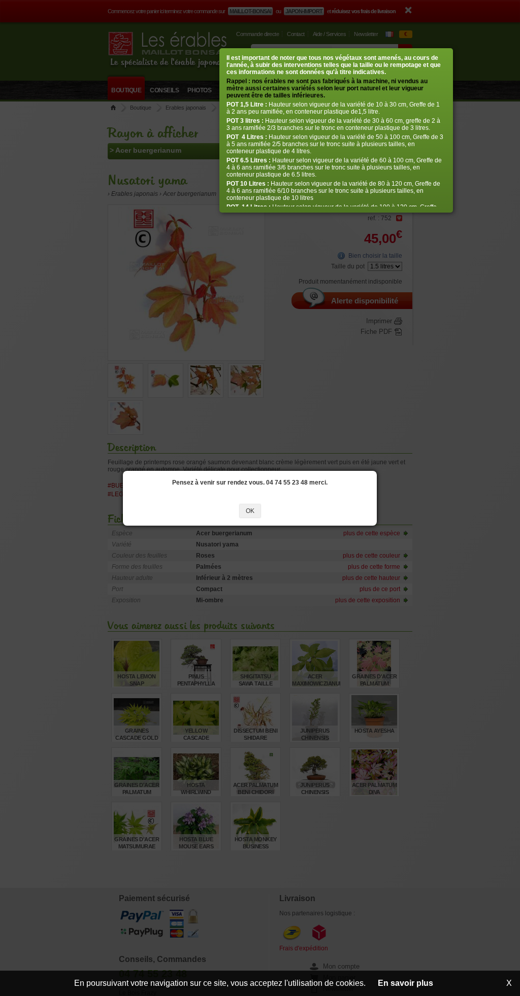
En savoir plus (405, 983)
